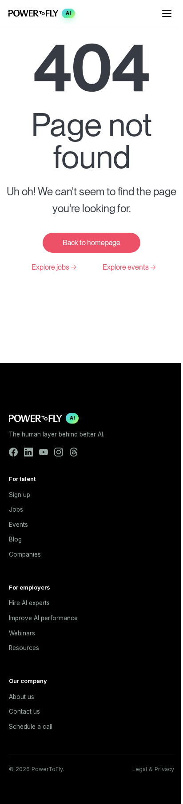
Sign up (19, 494)
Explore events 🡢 (129, 267)
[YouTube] (43, 452)
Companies (25, 554)
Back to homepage (91, 242)
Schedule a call (30, 726)
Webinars (22, 633)
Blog (15, 539)
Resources (24, 647)
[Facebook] (13, 452)
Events (18, 524)
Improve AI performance (43, 618)
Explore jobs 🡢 (54, 267)
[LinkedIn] (28, 452)
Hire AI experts (29, 602)
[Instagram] (58, 452)
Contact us (24, 711)
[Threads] (73, 452)
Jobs (16, 509)
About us (21, 696)
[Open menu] (167, 13)
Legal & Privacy (153, 769)
